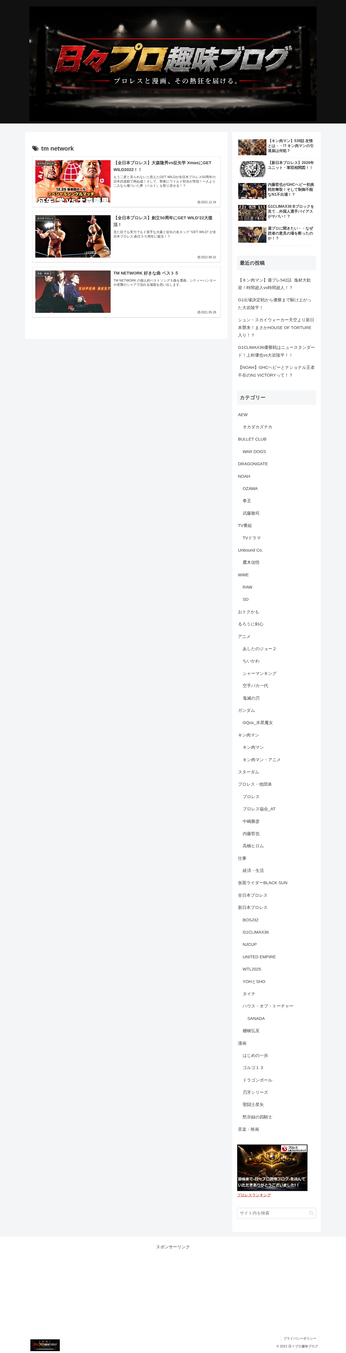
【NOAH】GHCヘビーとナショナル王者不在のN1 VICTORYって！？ (276, 371)
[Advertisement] (173, 1284)
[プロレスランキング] (272, 1167)
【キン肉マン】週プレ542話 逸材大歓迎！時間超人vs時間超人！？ (274, 284)
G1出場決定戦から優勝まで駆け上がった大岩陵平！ (274, 304)
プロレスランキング (254, 1195)
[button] (311, 1213)
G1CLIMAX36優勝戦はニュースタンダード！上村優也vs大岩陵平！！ (276, 351)
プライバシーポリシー (299, 1338)
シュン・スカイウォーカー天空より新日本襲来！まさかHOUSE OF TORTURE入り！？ (276, 328)
